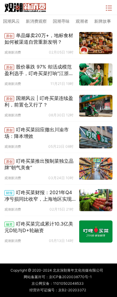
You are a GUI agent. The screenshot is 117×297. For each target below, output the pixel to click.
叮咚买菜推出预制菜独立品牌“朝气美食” (39, 164)
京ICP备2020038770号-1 (70, 277)
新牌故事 (102, 21)
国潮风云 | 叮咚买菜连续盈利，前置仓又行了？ (38, 101)
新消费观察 (36, 21)
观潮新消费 (12, 52)
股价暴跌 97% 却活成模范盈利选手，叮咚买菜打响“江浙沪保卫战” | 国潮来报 (39, 70)
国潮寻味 (61, 21)
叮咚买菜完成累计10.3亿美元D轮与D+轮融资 (38, 227)
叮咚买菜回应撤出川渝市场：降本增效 (36, 133)
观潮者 (82, 21)
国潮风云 (11, 21)
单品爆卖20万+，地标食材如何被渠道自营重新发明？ (38, 38)
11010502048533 (68, 283)
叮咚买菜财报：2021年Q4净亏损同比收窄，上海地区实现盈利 (38, 195)
